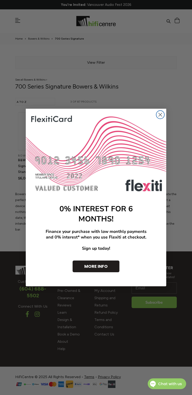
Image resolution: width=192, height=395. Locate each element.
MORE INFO (96, 266)
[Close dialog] (160, 115)
